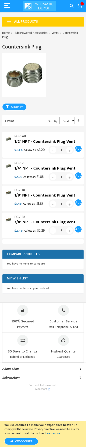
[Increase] (69, 150)
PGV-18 (19, 190)
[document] (43, 434)
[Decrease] (53, 150)
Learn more (52, 433)
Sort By (52, 121)
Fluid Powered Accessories (31, 32)
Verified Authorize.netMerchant (43, 387)
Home (6, 32)
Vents (55, 32)
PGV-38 (19, 217)
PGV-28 (19, 163)
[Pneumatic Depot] (39, 6)
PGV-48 (20, 136)
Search (71, 6)
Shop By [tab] (17, 106)
